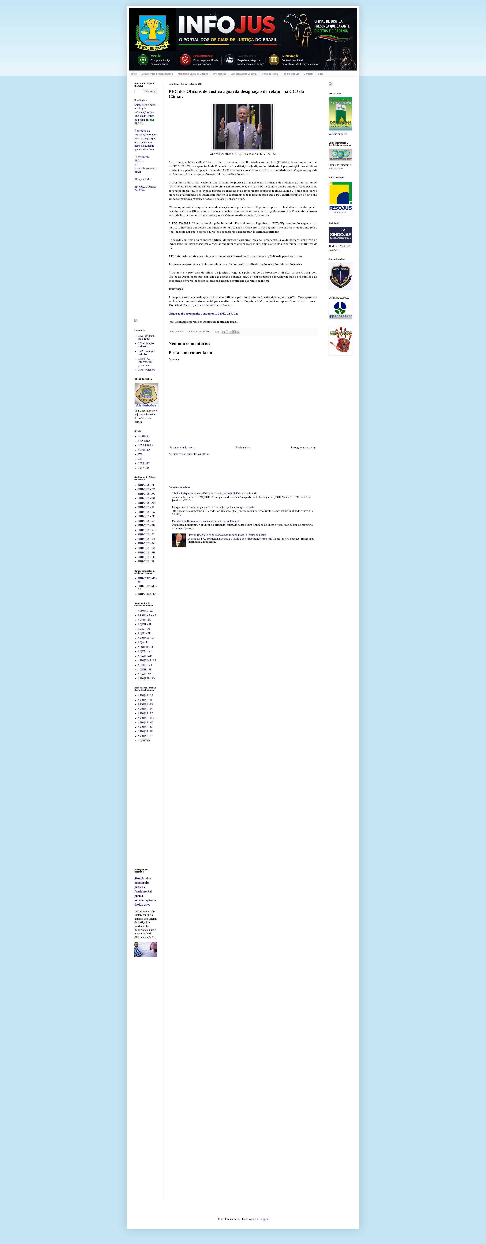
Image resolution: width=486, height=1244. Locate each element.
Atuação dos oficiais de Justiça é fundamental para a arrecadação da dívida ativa (145, 891)
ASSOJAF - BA (146, 731)
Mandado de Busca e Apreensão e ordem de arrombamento (206, 521)
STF (140, 454)
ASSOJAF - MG (146, 718)
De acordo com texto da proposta (190, 240)
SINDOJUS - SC (146, 534)
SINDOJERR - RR (147, 594)
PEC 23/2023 (181, 166)
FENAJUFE (144, 463)
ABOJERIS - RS (146, 647)
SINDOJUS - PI (146, 561)
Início (134, 74)
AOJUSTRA (144, 450)
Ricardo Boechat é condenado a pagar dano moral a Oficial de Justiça (227, 535)
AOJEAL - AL (145, 651)
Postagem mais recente (183, 447)
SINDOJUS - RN (146, 552)
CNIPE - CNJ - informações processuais (145, 362)
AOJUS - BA (144, 620)
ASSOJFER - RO (146, 678)
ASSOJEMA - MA (147, 615)
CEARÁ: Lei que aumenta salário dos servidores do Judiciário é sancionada (214, 493)
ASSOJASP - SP (146, 638)
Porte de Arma (270, 74)
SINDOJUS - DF (146, 489)
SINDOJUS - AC (146, 493)
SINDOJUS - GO (146, 548)
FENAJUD (143, 468)
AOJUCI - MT (145, 665)
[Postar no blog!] (227, 332)
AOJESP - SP (144, 624)
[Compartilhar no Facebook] (234, 332)
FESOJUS (143, 436)
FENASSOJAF (145, 445)
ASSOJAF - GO (145, 722)
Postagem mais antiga (303, 447)
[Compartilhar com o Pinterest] (238, 332)
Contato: (308, 74)
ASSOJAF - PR (145, 709)
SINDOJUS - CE (146, 557)
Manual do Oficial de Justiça (193, 74)
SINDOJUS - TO (146, 498)
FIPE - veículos (146, 369)
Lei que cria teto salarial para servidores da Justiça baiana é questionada (213, 507)
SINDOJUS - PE (146, 516)
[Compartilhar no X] (231, 332)
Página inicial (243, 447)
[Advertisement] (238, 470)
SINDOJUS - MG (146, 530)
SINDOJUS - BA (146, 512)
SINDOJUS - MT (146, 539)
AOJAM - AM (145, 656)
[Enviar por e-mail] (223, 332)
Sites (320, 74)
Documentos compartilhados (157, 74)
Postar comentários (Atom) (194, 454)
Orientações (219, 74)
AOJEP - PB (144, 629)
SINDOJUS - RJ (146, 485)
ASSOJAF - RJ (145, 700)
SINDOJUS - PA (146, 543)
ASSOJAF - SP (145, 695)
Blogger (263, 1219)
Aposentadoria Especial (244, 74)
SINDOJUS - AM (146, 503)
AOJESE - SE (144, 669)
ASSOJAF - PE (145, 713)
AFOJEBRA (144, 440)
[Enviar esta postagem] (216, 331)
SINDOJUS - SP (146, 521)
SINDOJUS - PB (146, 525)
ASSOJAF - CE (145, 727)
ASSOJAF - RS (145, 704)
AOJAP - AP (144, 674)
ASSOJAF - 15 (145, 736)
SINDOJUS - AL (146, 507)
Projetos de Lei (291, 74)
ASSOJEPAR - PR (147, 660)
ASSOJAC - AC (145, 610)
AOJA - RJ (143, 642)
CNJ (140, 459)
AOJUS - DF (144, 633)
